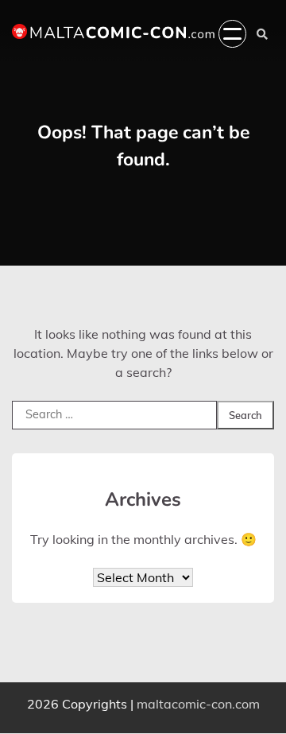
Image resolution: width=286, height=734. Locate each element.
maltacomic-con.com (198, 704)
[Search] (262, 34)
